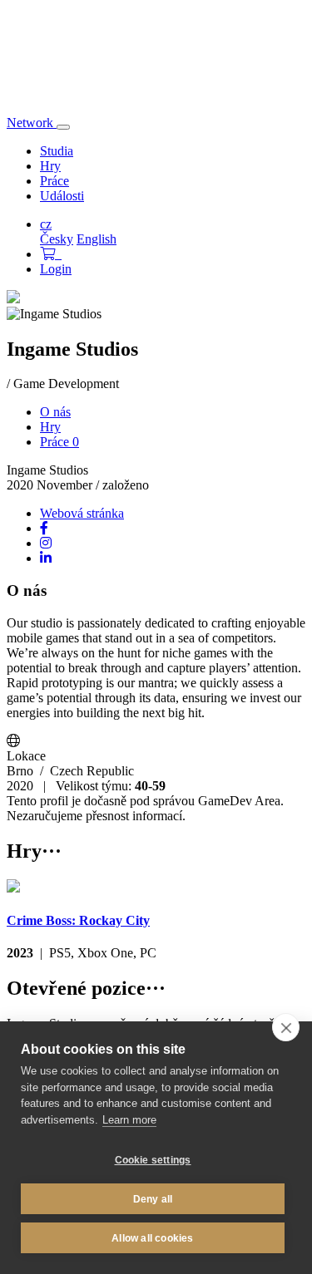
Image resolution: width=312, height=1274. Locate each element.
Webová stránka (82, 513)
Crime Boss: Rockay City (78, 920)
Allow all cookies (152, 1238)
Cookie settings (153, 1160)
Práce (54, 181)
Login (56, 269)
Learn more (129, 1120)
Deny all (153, 1199)
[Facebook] (44, 528)
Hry (50, 166)
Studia (56, 151)
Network (32, 123)
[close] (286, 1027)
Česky (56, 239)
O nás (55, 412)
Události (62, 196)
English (96, 239)
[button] (51, 254)
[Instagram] (46, 543)
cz (46, 224)
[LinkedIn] (46, 558)
